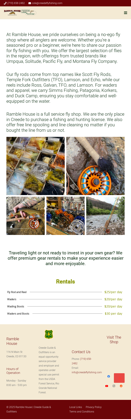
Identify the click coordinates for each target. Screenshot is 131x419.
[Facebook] (108, 376)
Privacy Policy (94, 407)
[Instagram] (114, 386)
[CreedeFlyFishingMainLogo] (20, 13)
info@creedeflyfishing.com (87, 372)
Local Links (75, 407)
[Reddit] (121, 386)
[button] (125, 12)
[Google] (120, 378)
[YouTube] (106, 386)
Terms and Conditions (81, 411)
